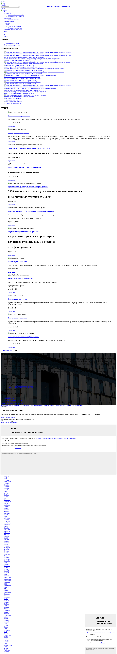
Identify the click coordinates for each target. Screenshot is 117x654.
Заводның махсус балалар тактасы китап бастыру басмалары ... (24, 70)
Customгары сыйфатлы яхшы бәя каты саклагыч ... (20, 93)
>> (11, 350)
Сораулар (7, 23)
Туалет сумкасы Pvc (76, 405)
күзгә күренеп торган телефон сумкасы (23, 337)
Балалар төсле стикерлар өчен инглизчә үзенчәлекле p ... (22, 77)
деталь (13, 126)
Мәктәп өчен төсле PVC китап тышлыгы (24, 167)
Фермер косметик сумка (61, 405)
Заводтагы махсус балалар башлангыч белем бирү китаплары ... (24, 54)
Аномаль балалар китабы (16, 16)
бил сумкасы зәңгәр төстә (18, 318)
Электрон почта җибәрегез (9, 422)
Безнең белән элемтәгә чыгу (13, 29)
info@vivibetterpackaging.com (24, 386)
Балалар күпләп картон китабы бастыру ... (17, 60)
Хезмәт (6, 24)
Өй (5, 11)
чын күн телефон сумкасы (12, 103)
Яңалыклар (7, 18)
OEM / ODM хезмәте (14, 26)
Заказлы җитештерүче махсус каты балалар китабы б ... (21, 80)
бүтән (6, 31)
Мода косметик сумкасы (46, 405)
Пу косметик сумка (17, 405)
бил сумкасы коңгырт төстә (19, 116)
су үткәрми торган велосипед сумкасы (23, 232)
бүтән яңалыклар (13, 20)
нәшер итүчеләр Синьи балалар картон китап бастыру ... (22, 67)
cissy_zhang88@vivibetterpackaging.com (21, 387)
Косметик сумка (6, 405)
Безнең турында (9, 21)
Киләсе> (7, 350)
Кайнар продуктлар (7, 403)
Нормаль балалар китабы (16, 15)
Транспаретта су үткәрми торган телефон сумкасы (28, 187)
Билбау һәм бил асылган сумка (20, 279)
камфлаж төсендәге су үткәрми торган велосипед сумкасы (31, 211)
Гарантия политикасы (15, 28)
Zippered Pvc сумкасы (31, 405)
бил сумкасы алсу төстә (11, 100)
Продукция (7, 13)
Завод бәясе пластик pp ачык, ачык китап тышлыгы (29, 148)
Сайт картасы (18, 403)
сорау (9, 126)
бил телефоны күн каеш (17, 262)
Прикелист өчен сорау (8, 417)
